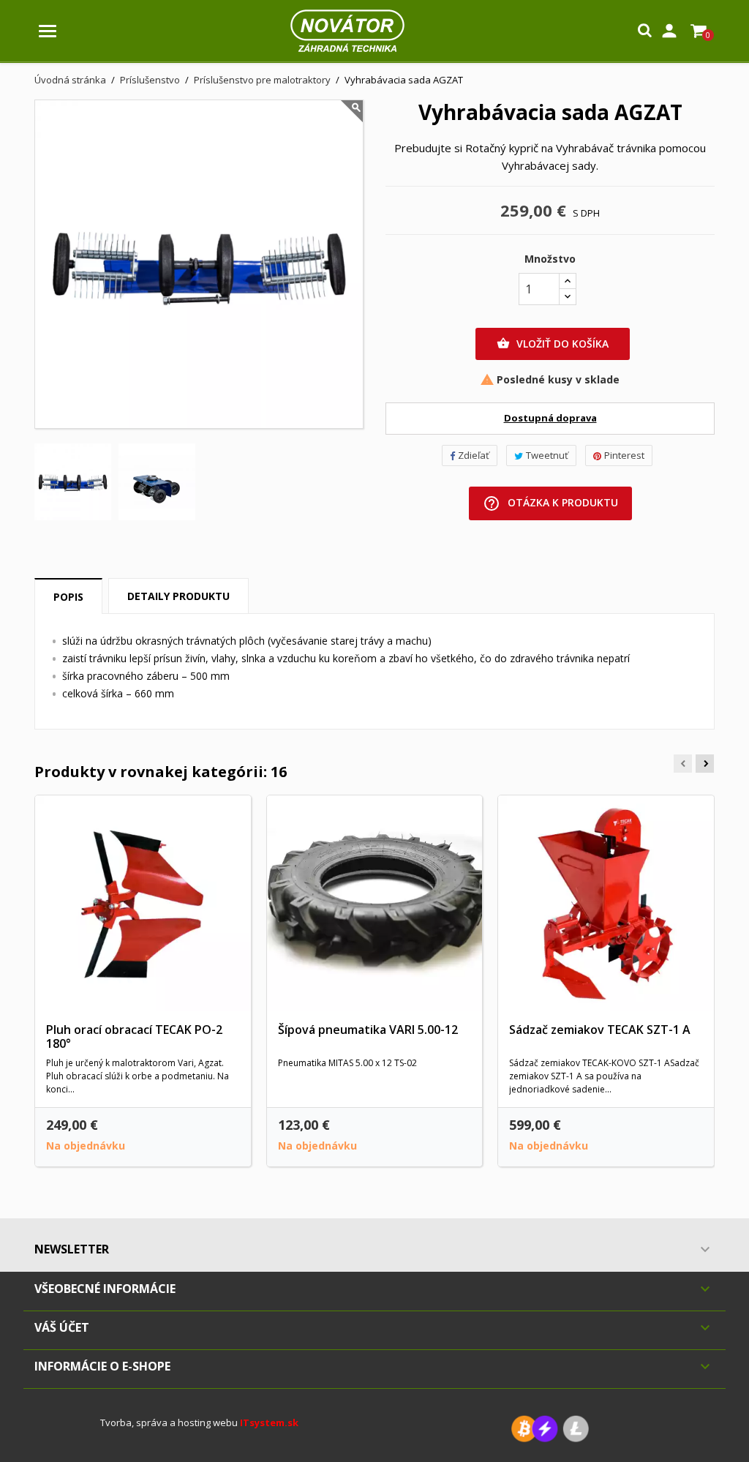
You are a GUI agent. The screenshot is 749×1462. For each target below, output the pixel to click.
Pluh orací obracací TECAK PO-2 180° (134, 1036)
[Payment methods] (550, 1428)
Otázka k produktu (550, 503)
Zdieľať (473, 455)
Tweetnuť (547, 455)
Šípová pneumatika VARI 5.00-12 (368, 1029)
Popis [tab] (68, 597)
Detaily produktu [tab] (178, 596)
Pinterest (624, 455)
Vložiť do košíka (553, 343)
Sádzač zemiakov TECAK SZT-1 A (599, 1029)
